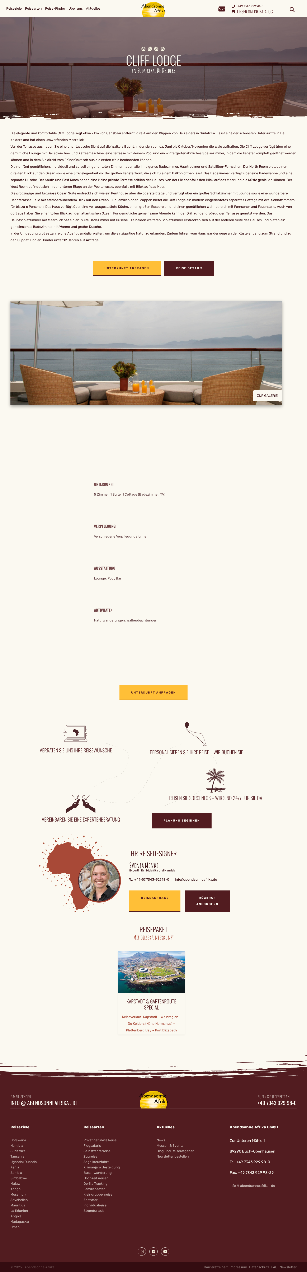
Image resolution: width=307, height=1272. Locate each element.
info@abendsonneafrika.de (196, 879)
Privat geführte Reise (100, 1140)
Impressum (238, 1267)
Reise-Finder (55, 8)
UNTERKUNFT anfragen (126, 268)
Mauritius (17, 1205)
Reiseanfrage (155, 898)
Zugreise (90, 1156)
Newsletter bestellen (173, 1156)
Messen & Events (170, 1146)
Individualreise (95, 1205)
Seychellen (19, 1200)
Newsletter (288, 1267)
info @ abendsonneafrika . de (44, 1102)
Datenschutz (259, 1267)
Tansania (17, 1156)
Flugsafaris (92, 1146)
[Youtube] (165, 1251)
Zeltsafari (91, 1200)
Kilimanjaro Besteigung (102, 1167)
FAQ (274, 1267)
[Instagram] (142, 1251)
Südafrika (17, 1151)
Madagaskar (19, 1222)
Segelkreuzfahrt (96, 1162)
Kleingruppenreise (98, 1194)
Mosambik (18, 1194)
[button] (153, 353)
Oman (15, 1227)
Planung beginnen (182, 820)
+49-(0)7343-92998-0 (151, 879)
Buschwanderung (98, 1173)
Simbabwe (18, 1178)
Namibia (16, 1146)
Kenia (14, 1167)
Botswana (18, 1140)
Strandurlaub (94, 1211)
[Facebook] (153, 1251)
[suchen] (292, 10)
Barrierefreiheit (216, 1267)
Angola (16, 1216)
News (161, 1140)
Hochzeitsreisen (96, 1178)
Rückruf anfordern (207, 901)
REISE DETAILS (189, 268)
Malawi (15, 1184)
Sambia (16, 1173)
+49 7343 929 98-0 (277, 1102)
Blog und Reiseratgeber (175, 1151)
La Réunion (19, 1211)
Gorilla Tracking (96, 1184)
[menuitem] (14, 8)
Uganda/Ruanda (23, 1162)
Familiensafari (94, 1189)
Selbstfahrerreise (97, 1151)
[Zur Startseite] (153, 9)
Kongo (15, 1189)
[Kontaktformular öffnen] (222, 8)
